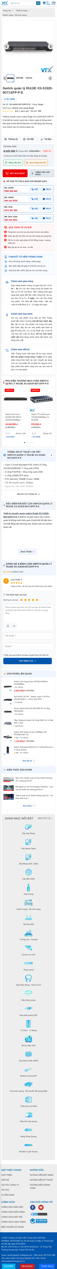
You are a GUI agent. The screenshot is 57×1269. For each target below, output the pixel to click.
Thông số (13, 139)
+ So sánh (9, 437)
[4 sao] (33, 599)
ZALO (48, 189)
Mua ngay (27, 1266)
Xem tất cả (27, 761)
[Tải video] (14, 626)
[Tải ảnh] (8, 626)
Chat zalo (47, 1266)
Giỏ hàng (48, 3)
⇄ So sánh (9, 99)
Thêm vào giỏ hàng (42, 173)
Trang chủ (7, 10)
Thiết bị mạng (21, 10)
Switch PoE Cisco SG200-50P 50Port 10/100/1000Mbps (13, 417)
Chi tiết (30, 139)
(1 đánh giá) (24, 111)
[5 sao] (37, 599)
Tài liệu (47, 139)
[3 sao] (29, 599)
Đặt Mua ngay (17, 173)
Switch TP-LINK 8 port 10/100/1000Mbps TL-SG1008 (40, 417)
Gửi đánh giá (26, 661)
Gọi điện (8, 1266)
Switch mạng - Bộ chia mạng (15, 15)
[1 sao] (21, 599)
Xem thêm (27, 806)
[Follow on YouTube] (41, 1207)
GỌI (36, 189)
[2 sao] (25, 599)
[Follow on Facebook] (32, 1207)
